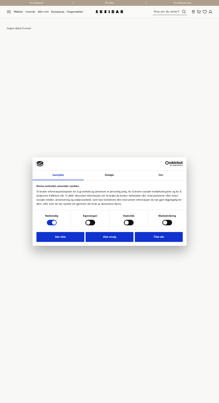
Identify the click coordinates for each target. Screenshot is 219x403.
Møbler (18, 11)
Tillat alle (158, 236)
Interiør (30, 11)
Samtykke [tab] (58, 174)
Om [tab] (161, 174)
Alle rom (43, 11)
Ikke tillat (60, 236)
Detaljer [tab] (109, 174)
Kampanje (58, 11)
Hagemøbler (75, 11)
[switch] (90, 222)
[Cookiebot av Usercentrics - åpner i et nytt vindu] (168, 163)
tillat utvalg (109, 236)
